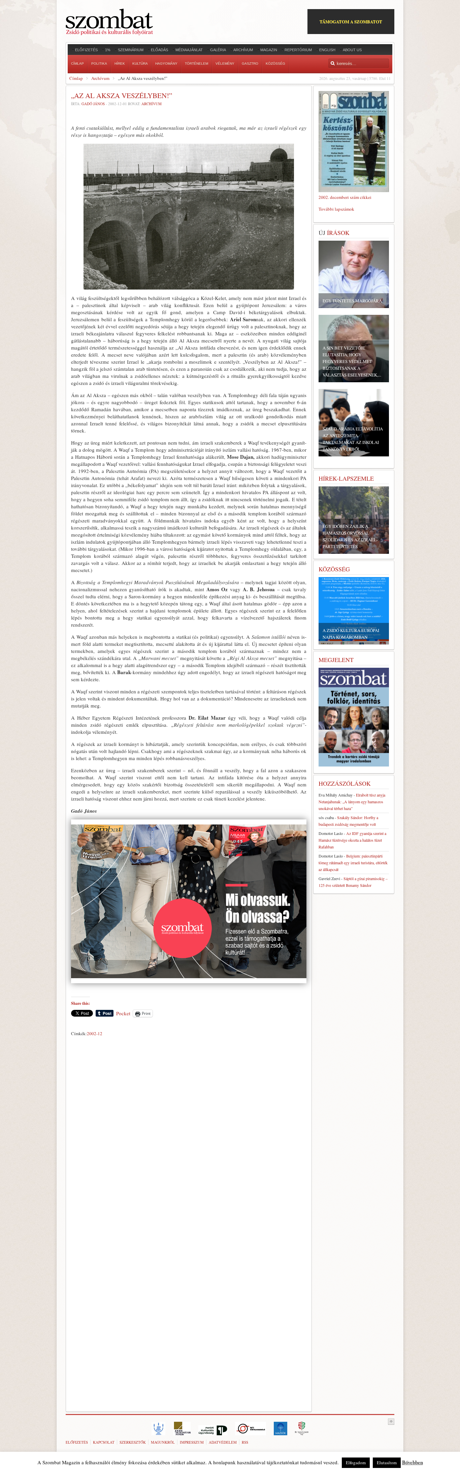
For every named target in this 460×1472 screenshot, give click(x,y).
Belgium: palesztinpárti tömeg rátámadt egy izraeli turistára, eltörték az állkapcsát (353, 862)
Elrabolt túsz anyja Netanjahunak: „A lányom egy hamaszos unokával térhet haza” (352, 801)
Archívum (100, 78)
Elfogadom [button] (356, 1463)
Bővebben (412, 1462)
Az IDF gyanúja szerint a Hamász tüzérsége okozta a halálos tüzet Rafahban (352, 840)
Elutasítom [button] (387, 1463)
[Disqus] (188, 1133)
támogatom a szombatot (351, 21)
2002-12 (94, 1033)
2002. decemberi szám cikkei (345, 197)
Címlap (76, 78)
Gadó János (93, 103)
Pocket (123, 1013)
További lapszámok (336, 209)
